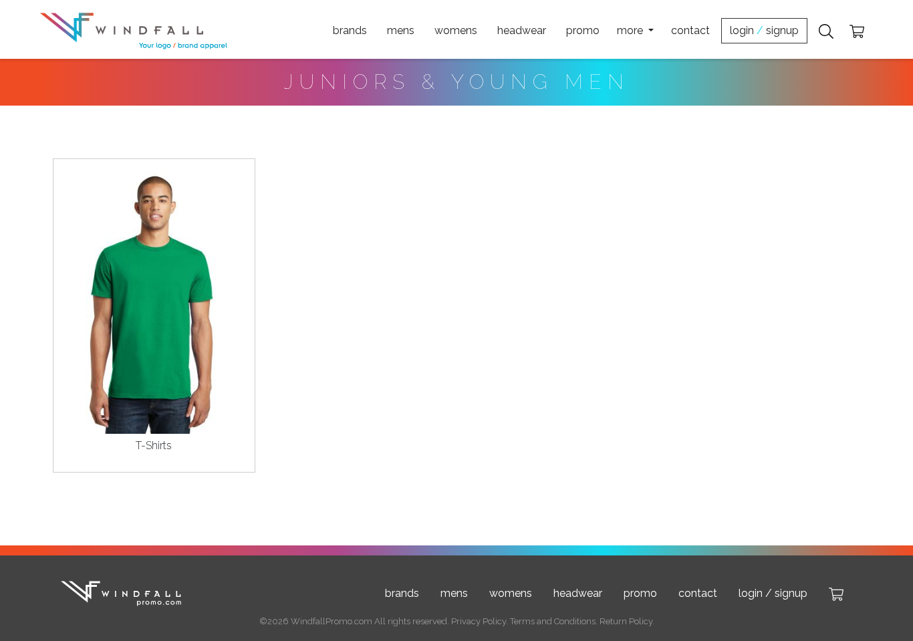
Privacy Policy (478, 621)
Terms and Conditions (553, 621)
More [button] (631, 30)
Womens (455, 30)
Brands (350, 30)
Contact (690, 30)
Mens (400, 30)
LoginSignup (764, 30)
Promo (583, 30)
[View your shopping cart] (857, 30)
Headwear (521, 30)
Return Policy (626, 621)
